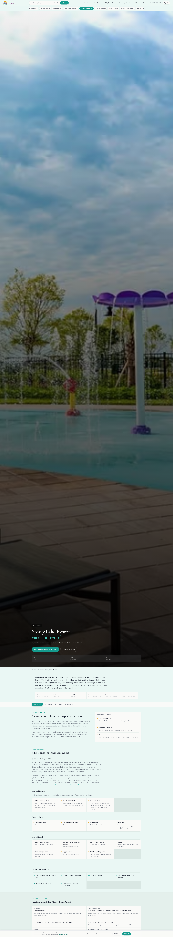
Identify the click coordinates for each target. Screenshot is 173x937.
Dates (50, 3)
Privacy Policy (63, 934)
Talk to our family (69, 649)
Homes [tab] (49, 704)
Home (34, 670)
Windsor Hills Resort (127, 8)
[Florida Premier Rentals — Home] (10, 3)
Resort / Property (38, 3)
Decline (116, 934)
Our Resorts (98, 3)
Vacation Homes (86, 3)
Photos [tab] (59, 704)
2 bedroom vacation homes (50, 785)
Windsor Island (45, 8)
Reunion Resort (142, 8)
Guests (56, 3)
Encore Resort (113, 8)
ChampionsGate (101, 8)
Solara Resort (57, 8)
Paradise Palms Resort (30, 8)
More (137, 3)
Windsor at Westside (71, 8)
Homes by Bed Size (125, 3)
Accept (126, 934)
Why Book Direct (110, 3)
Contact (145, 3)
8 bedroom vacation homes (76, 785)
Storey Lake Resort (86, 8)
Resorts (40, 670)
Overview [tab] (38, 704)
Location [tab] (70, 704)
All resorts (38, 625)
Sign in (166, 3)
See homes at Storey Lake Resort (45, 649)
